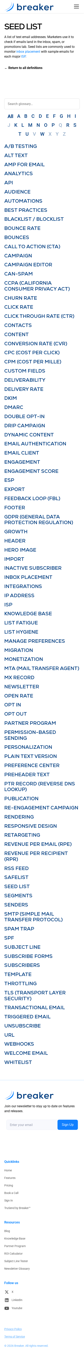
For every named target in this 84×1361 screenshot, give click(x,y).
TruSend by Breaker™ (17, 1208)
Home (8, 1170)
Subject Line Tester (16, 1261)
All (10, 116)
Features (9, 1178)
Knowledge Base (14, 1238)
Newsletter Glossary (17, 1268)
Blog (7, 1231)
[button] (76, 6)
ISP (23, 56)
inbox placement (28, 52)
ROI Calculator (13, 1253)
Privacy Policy (13, 1329)
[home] (29, 6)
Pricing (8, 1185)
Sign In (8, 1200)
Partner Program (15, 1246)
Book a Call (11, 1193)
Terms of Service (14, 1336)
